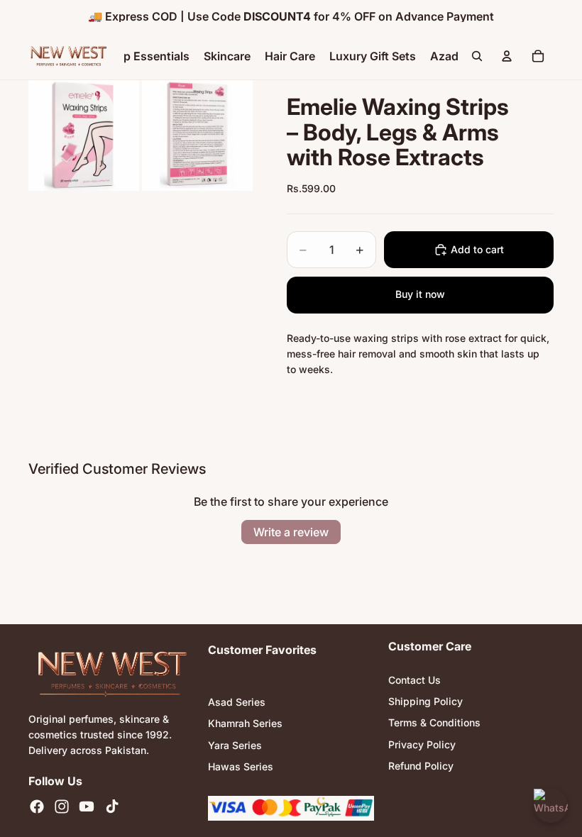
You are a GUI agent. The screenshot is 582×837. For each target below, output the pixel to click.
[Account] (506, 56)
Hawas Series (240, 767)
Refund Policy (421, 766)
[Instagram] (61, 807)
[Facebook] (36, 807)
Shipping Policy (425, 701)
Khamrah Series (245, 724)
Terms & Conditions (434, 723)
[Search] (477, 56)
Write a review (291, 532)
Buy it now (420, 294)
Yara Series (235, 745)
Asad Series (236, 702)
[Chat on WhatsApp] (551, 806)
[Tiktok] (112, 807)
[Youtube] (86, 807)
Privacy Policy (422, 744)
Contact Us (414, 680)
